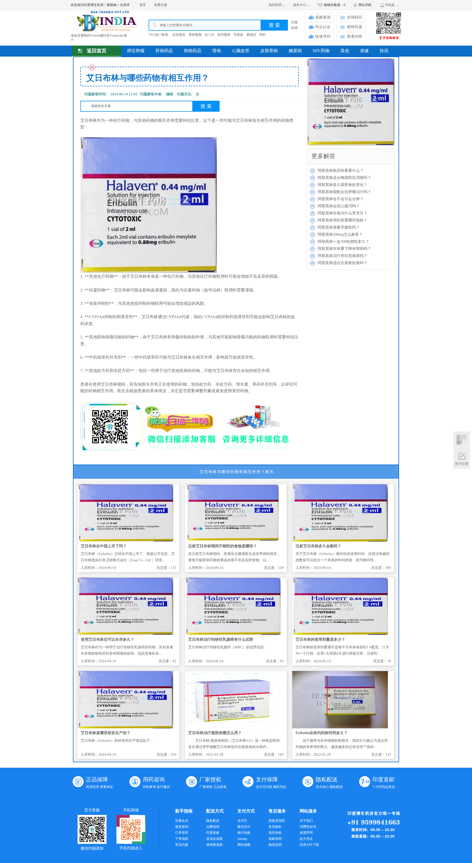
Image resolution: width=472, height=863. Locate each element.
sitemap (242, 839)
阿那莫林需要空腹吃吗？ (339, 227)
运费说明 (212, 827)
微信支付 (243, 827)
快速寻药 (323, 36)
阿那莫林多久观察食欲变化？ (342, 185)
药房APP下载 (309, 845)
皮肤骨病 (269, 50)
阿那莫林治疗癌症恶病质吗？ (342, 256)
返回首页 (97, 51)
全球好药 (354, 17)
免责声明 (306, 833)
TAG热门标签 (158, 35)
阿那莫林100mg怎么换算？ (340, 234)
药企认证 (323, 27)
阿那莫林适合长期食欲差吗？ (342, 263)
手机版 (390, 5)
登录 (142, 5)
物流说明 (275, 845)
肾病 (216, 50)
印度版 (238, 35)
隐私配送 (212, 821)
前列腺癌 (224, 35)
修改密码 (181, 827)
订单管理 (181, 833)
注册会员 (181, 821)
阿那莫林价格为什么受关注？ (342, 213)
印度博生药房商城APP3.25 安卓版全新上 (100, 40)
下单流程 (181, 839)
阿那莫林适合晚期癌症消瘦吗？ (344, 178)
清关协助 (275, 833)
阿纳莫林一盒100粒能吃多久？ (343, 242)
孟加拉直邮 (214, 839)
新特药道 (354, 27)
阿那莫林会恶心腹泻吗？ (339, 206)
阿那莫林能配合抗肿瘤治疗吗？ (344, 192)
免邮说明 (275, 839)
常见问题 (181, 845)
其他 (344, 50)
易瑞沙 (251, 35)
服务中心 (299, 5)
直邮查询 (323, 17)
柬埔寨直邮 (214, 845)
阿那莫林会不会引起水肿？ (341, 199)
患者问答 (354, 36)
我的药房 (275, 5)
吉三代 (209, 35)
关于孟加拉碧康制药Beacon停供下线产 (98, 35)
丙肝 (262, 35)
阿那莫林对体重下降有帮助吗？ (344, 249)
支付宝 (242, 821)
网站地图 (243, 845)
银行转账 (243, 833)
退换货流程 (277, 821)
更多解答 (323, 156)
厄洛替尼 (178, 35)
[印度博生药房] (107, 21)
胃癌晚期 (195, 35)
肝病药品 (164, 50)
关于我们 (306, 821)
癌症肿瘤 (135, 50)
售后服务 (275, 827)
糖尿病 (295, 50)
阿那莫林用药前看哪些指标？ (342, 220)
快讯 (384, 50)
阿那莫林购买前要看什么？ (341, 171)
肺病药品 (192, 50)
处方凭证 (306, 839)
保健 (364, 50)
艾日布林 (88, 120)
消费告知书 (308, 827)
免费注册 (160, 5)
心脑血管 (240, 50)
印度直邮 (212, 833)
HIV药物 (321, 50)
